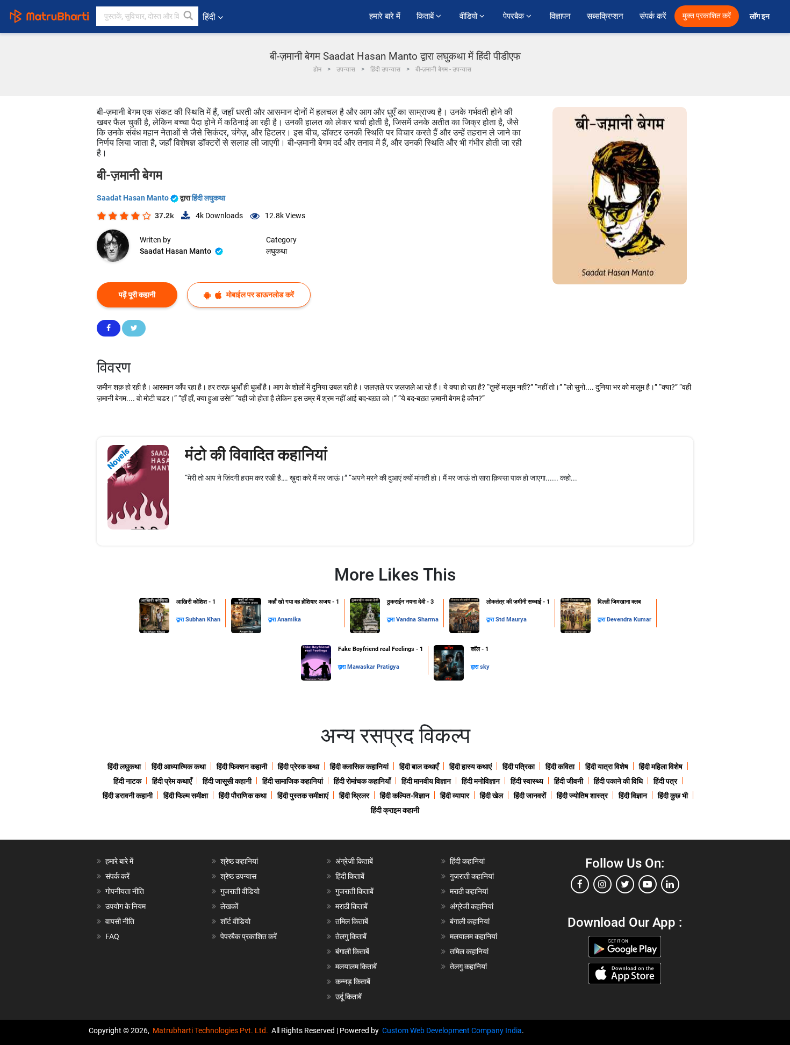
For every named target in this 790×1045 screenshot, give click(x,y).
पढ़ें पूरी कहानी (137, 294)
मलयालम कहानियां (473, 936)
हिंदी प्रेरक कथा (298, 766)
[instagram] (602, 884)
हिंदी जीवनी (568, 781)
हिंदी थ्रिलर (354, 795)
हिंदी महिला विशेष (661, 766)
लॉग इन (760, 16)
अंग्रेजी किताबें (354, 861)
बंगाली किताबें (352, 951)
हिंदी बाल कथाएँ (419, 766)
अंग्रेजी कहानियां (471, 906)
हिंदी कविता (559, 766)
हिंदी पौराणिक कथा (243, 795)
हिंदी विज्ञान (633, 795)
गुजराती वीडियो (240, 891)
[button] (188, 16)
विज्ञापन (560, 16)
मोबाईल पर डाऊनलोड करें (259, 294)
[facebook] (580, 884)
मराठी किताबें (351, 906)
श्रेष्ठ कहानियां (239, 861)
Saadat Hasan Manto (133, 198)
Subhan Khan (202, 619)
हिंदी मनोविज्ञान (481, 781)
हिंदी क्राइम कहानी (395, 810)
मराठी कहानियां (469, 891)
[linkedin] (670, 884)
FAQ (112, 936)
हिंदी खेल (491, 795)
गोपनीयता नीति (124, 891)
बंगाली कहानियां (470, 921)
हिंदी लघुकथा (208, 198)
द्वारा (180, 619)
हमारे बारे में (384, 16)
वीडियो (469, 16)
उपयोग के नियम (125, 906)
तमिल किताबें (351, 921)
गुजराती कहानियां (472, 876)
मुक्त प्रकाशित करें (707, 16)
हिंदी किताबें (349, 876)
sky (485, 666)
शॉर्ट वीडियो (235, 921)
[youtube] (647, 884)
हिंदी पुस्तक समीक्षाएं (302, 795)
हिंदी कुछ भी (673, 795)
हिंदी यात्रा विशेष (606, 766)
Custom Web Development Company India (452, 1030)
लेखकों (229, 906)
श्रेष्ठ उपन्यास (238, 876)
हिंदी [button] (209, 17)
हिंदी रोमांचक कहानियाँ (362, 781)
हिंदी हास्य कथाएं (470, 766)
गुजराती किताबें (354, 891)
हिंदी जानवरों (530, 795)
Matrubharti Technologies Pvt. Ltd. (212, 1030)
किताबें (426, 16)
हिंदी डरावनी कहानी (128, 795)
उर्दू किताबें (348, 996)
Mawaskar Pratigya (373, 666)
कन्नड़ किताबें (352, 981)
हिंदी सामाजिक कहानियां (292, 781)
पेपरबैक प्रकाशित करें (248, 936)
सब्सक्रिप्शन (605, 16)
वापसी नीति (119, 921)
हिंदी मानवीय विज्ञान (426, 781)
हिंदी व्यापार (454, 795)
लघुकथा (276, 251)
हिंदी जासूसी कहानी (227, 781)
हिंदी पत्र (665, 781)
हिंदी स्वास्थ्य (527, 781)
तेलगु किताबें (351, 936)
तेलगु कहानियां (468, 966)
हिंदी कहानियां (467, 861)
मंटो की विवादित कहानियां (256, 454)
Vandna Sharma (417, 619)
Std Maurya (511, 619)
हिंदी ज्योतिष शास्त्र (582, 795)
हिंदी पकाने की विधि (618, 781)
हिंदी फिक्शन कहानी (242, 766)
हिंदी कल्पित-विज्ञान (404, 795)
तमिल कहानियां (469, 951)
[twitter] (625, 884)
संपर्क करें (653, 16)
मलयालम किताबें (356, 966)
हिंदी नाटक (127, 781)
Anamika (289, 619)
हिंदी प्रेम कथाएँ (172, 781)
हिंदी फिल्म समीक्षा (185, 795)
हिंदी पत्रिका (518, 766)
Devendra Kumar (629, 619)
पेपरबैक (514, 16)
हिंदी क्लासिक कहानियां (359, 766)
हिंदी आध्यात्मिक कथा (179, 766)
